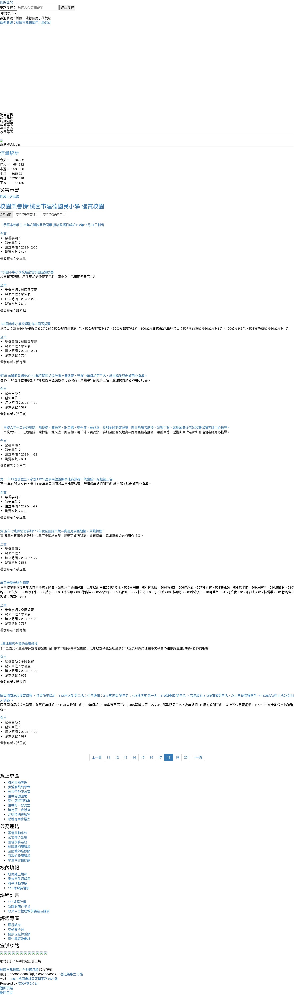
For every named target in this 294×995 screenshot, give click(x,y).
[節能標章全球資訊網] (21, 952)
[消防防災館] (17, 952)
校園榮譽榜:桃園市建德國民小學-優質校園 (52, 206)
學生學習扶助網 (19, 860)
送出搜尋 (67, 7)
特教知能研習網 (19, 855)
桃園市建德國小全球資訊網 (19, 969)
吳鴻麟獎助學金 (19, 787)
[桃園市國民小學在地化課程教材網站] (5, 952)
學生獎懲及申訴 (19, 938)
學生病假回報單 (19, 800)
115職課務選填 (18, 888)
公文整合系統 (17, 837)
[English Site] (1, 140)
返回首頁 (6, 114)
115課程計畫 (17, 901)
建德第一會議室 (19, 805)
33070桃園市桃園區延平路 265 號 (34, 978)
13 (125, 757)
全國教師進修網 (19, 851)
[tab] (147, 118)
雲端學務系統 (17, 842)
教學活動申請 (17, 883)
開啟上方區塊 (9, 196)
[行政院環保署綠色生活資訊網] (13, 952)
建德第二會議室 (19, 809)
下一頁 (197, 757)
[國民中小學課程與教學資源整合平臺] (41, 952)
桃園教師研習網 (19, 846)
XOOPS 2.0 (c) (28, 983)
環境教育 (14, 924)
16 (151, 757)
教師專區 (6, 124)
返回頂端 (6, 988)
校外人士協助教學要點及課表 (29, 911)
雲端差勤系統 (17, 832)
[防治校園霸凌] (25, 952)
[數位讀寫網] (29, 952)
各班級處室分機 (70, 974)
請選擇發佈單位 (53, 214)
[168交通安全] (1, 952)
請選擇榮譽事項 (26, 214)
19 (177, 757)
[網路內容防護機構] (9, 952)
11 (108, 757)
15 (143, 757)
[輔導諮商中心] (37, 952)
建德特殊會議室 (19, 814)
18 (168, 757)
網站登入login (10, 144)
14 (134, 757)
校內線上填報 (17, 874)
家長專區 (6, 131)
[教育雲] (33, 952)
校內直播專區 (17, 782)
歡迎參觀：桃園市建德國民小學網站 (25, 22)
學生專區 (6, 128)
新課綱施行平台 (19, 906)
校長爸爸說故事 (19, 791)
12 (117, 757)
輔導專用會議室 (19, 819)
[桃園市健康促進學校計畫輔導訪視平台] (45, 952)
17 (160, 757)
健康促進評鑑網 (19, 934)
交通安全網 (16, 929)
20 (186, 757)
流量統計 (9, 152)
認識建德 (6, 117)
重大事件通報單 (19, 878)
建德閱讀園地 (17, 796)
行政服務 (6, 121)
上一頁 (97, 757)
